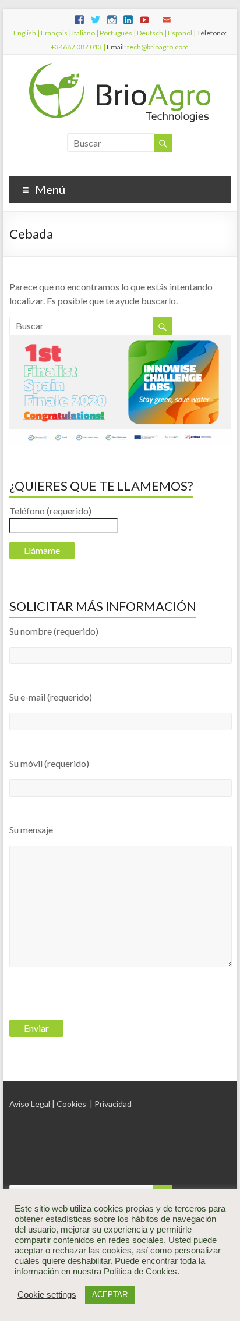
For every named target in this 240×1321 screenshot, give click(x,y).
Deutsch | (151, 33)
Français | (55, 33)
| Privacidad (110, 1104)
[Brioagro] (119, 68)
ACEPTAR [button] (110, 1294)
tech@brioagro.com (158, 46)
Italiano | (84, 33)
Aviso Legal (29, 1104)
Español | (181, 33)
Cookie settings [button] (46, 1294)
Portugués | (117, 33)
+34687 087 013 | (78, 46)
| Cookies (69, 1104)
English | (26, 33)
